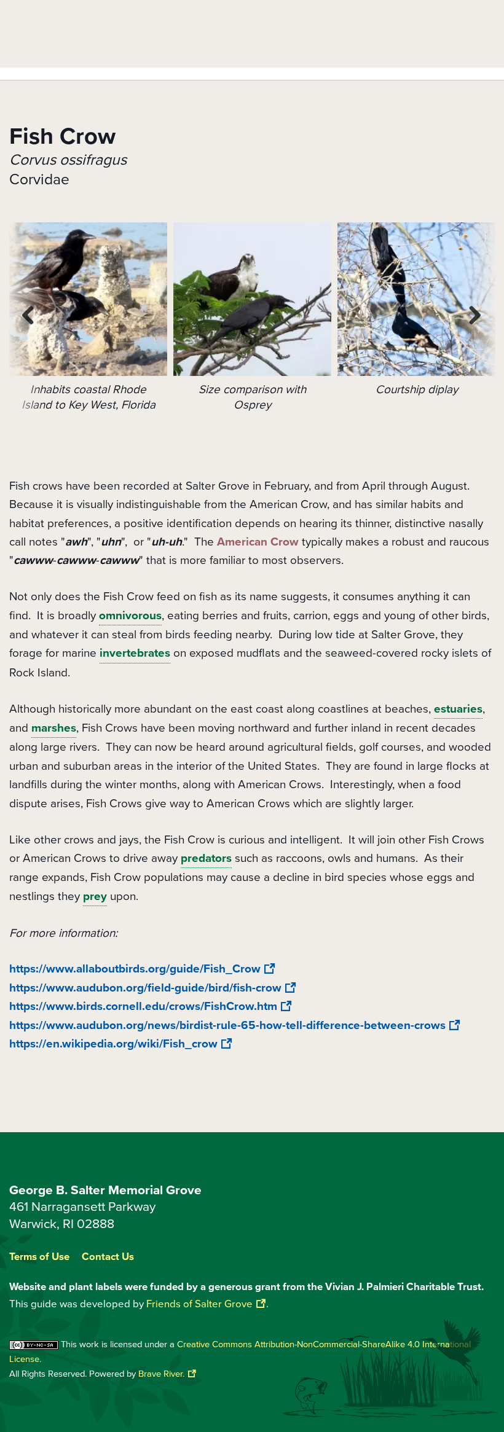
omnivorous (130, 615)
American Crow (258, 542)
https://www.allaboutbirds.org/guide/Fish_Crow (135, 969)
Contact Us (108, 1257)
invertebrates (135, 653)
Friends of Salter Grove (199, 1304)
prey (95, 896)
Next (476, 315)
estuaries (458, 709)
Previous (29, 315)
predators (206, 858)
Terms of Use (39, 1257)
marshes (53, 728)
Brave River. (161, 1373)
